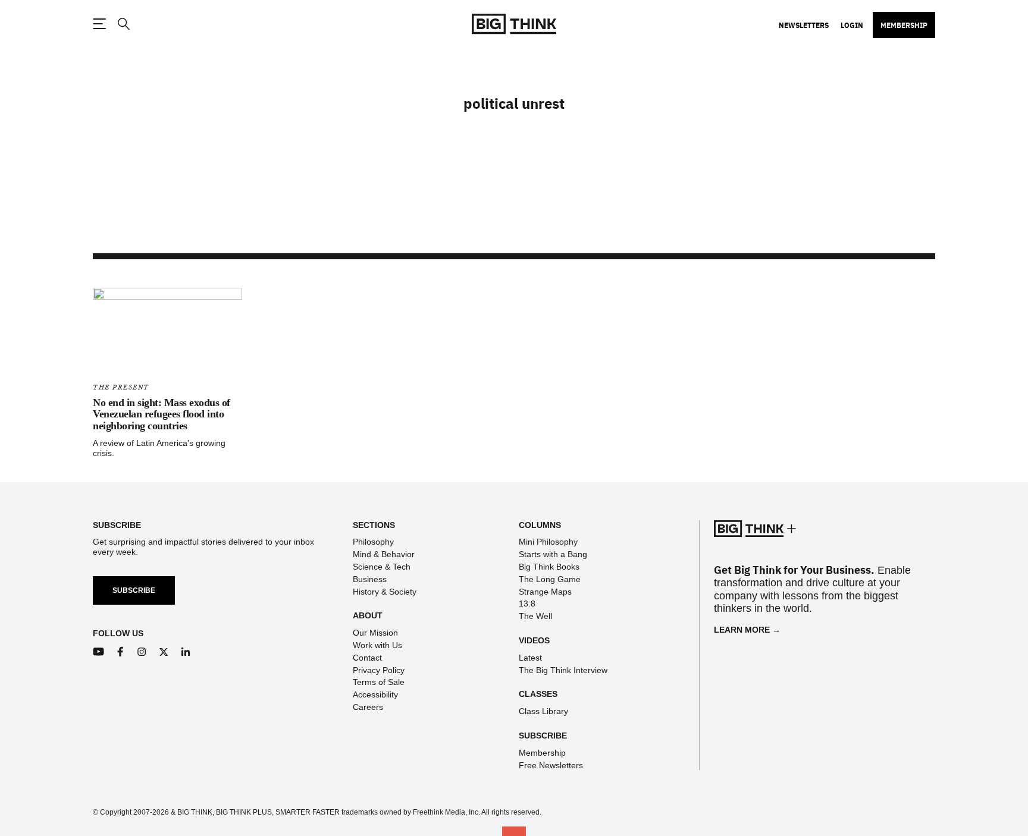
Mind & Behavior (384, 554)
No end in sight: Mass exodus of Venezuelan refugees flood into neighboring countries (161, 414)
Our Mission (375, 632)
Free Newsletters (551, 765)
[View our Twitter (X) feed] (164, 652)
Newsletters (804, 25)
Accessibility (375, 694)
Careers (368, 707)
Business (370, 579)
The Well (535, 616)
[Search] (123, 24)
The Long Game (550, 579)
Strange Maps (545, 591)
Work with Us (377, 645)
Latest (530, 657)
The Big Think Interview (563, 670)
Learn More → (747, 629)
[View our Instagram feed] (142, 652)
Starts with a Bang (553, 554)
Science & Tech (381, 566)
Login (852, 25)
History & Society (384, 591)
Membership (903, 25)
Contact (367, 657)
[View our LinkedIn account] (186, 652)
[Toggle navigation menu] (99, 23)
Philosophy (373, 541)
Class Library (543, 711)
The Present (121, 387)
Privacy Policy (379, 670)
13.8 (527, 603)
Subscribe (133, 590)
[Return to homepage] (514, 24)
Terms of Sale (379, 682)
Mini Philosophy (548, 541)
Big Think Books (549, 566)
